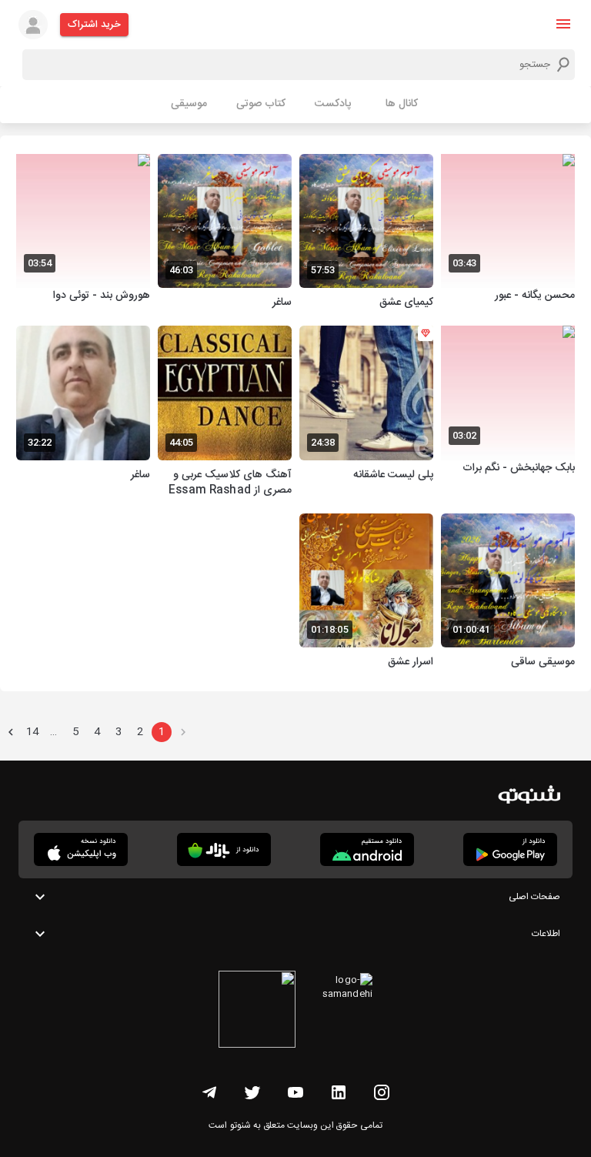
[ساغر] (225, 233)
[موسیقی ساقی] (508, 593)
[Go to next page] (11, 732)
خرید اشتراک (94, 24)
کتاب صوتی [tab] (260, 104)
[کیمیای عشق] (366, 233)
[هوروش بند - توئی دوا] (83, 233)
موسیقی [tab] (189, 104)
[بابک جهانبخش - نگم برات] (508, 413)
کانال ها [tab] (402, 104)
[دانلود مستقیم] (367, 849)
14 (32, 732)
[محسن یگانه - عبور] (508, 233)
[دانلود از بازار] (224, 849)
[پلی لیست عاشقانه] (366, 413)
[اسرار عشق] (366, 593)
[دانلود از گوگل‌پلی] (510, 849)
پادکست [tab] (333, 104)
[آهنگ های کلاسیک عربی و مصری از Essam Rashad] (225, 413)
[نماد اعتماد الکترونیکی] (257, 1011)
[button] (563, 24)
